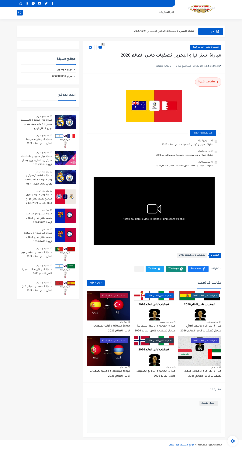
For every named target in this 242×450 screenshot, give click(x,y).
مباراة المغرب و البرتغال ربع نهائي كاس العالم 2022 (36, 254)
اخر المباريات (166, 12)
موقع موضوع (65, 69)
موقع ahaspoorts (62, 75)
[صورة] (65, 122)
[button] (198, 269)
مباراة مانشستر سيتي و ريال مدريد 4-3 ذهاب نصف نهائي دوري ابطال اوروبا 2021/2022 (38, 180)
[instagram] (20, 3)
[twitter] (46, 3)
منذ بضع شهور (211, 322)
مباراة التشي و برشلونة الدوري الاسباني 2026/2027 (164, 31)
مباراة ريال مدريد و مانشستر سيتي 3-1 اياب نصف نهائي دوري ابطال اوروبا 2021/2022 (36, 125)
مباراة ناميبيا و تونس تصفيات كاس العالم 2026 (187, 145)
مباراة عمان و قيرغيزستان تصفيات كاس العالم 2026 (184, 155)
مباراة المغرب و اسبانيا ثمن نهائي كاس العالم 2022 (37, 288)
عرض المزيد (96, 283)
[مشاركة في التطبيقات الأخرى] (139, 269)
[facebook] (52, 3)
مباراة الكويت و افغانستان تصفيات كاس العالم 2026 (184, 166)
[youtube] (39, 3)
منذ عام (123, 322)
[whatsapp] (33, 3)
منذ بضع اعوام (204, 140)
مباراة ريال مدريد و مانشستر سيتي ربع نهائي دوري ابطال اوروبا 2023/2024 (36, 160)
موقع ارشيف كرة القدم (182, 445)
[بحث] (20, 13)
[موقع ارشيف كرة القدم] (201, 9)
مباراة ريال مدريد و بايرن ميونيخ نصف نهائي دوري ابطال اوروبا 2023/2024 (39, 199)
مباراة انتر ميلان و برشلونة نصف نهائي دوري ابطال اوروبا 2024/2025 (38, 237)
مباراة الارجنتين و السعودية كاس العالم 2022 (37, 271)
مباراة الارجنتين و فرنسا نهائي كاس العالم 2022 (39, 141)
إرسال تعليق (208, 403)
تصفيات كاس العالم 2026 (206, 47)
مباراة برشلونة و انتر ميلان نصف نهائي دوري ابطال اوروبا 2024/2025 (38, 218)
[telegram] (26, 3)
